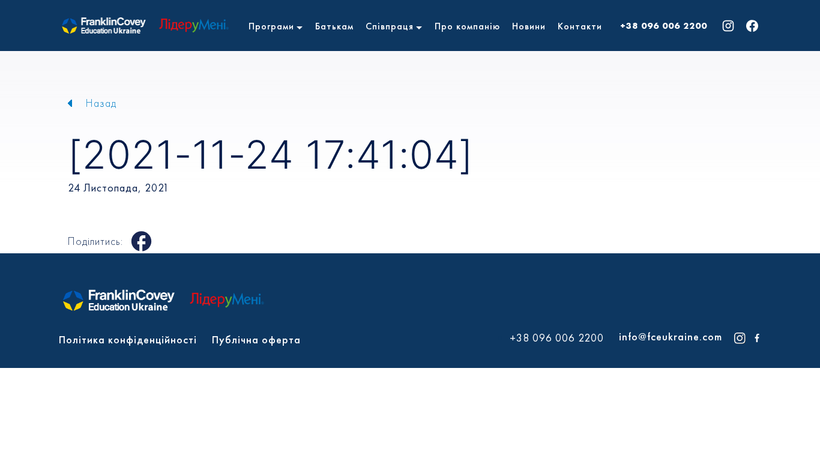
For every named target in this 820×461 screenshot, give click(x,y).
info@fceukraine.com (670, 336)
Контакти (580, 26)
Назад (101, 103)
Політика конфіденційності (128, 339)
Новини (529, 26)
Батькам (334, 26)
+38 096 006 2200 (663, 25)
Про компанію (467, 26)
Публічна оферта (256, 339)
